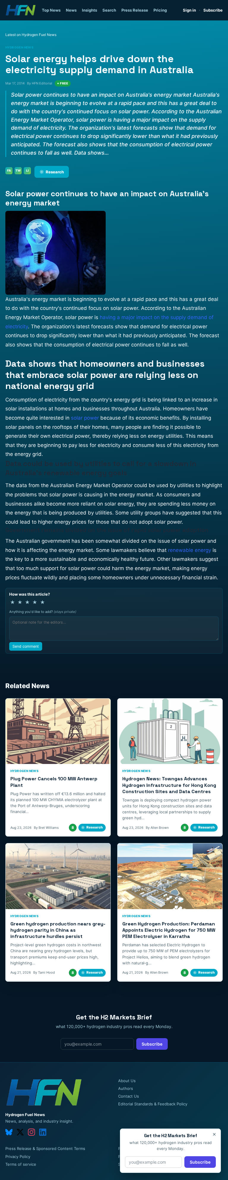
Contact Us (128, 1096)
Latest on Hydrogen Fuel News (30, 34)
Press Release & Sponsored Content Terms (45, 1148)
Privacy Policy (17, 1156)
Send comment (25, 646)
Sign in (189, 10)
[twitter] (20, 1132)
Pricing (160, 10)
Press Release (134, 10)
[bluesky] (8, 1132)
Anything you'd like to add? (42, 612)
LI (27, 170)
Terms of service (20, 1164)
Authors (125, 1088)
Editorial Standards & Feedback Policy (152, 1103)
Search (109, 10)
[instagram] (31, 1132)
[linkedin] (42, 1132)
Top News (51, 10)
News (71, 10)
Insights (89, 10)
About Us (127, 1080)
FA (9, 170)
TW (18, 170)
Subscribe (213, 10)
